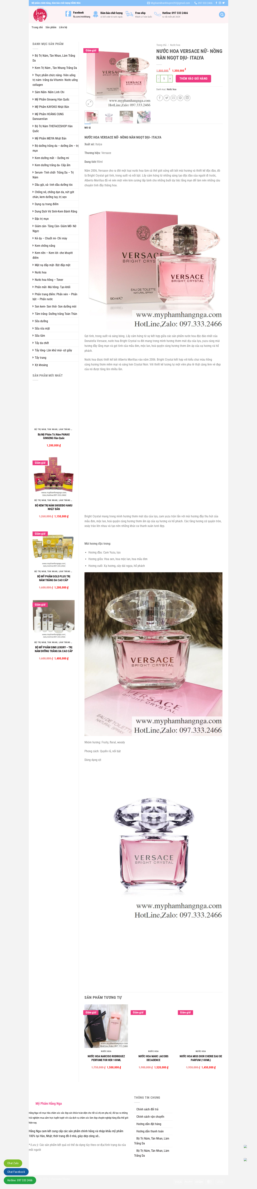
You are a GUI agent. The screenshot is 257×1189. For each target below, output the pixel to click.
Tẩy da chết (42, 343)
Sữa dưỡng (41, 321)
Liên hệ (63, 27)
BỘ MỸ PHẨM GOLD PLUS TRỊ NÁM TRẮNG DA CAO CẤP (53, 578)
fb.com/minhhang (81, 16)
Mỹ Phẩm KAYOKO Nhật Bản (52, 107)
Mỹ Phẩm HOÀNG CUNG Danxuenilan (48, 116)
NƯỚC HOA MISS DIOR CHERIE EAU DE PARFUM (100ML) (201, 1058)
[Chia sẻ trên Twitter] (166, 98)
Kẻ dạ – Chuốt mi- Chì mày (51, 238)
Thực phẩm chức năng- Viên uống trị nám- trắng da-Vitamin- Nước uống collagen (55, 80)
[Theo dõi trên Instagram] (220, 3)
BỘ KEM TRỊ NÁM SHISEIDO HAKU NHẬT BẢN (53, 507)
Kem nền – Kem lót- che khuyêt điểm (53, 255)
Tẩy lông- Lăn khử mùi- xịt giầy (53, 350)
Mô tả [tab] (87, 127)
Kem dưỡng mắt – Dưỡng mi (52, 158)
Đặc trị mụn (42, 219)
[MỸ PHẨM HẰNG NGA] (46, 14)
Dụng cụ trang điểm (47, 204)
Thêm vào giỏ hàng (193, 78)
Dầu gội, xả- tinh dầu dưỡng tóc (54, 184)
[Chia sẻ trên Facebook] (160, 98)
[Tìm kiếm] (222, 14)
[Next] (144, 74)
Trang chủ (37, 27)
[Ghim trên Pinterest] (180, 98)
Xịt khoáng (41, 365)
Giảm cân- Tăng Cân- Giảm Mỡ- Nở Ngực (54, 228)
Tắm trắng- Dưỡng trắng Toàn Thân (56, 314)
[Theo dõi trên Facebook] (216, 3)
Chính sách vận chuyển (150, 1116)
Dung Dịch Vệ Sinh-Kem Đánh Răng (56, 211)
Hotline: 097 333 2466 (20, 1180)
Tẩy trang (40, 357)
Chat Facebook (16, 1172)
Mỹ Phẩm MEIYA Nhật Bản (50, 138)
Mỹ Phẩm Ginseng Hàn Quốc (52, 99)
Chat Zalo (13, 1163)
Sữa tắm (40, 335)
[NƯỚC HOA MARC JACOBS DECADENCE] (153, 1026)
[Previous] (90, 74)
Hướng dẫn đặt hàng (148, 1124)
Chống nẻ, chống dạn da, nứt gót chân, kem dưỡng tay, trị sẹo (53, 194)
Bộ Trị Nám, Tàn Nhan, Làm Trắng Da (54, 58)
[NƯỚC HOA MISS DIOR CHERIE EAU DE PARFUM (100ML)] (201, 1026)
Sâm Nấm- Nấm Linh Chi (49, 92)
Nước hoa (40, 272)
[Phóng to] (89, 103)
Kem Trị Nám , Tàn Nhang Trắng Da (56, 68)
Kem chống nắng (45, 245)
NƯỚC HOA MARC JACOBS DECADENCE (153, 1058)
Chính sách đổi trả (147, 1109)
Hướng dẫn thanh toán (150, 1131)
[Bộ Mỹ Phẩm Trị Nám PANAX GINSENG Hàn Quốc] (54, 405)
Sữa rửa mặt (42, 328)
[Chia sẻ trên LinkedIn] (187, 98)
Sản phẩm (51, 27)
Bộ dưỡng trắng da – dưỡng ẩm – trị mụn (56, 148)
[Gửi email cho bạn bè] (173, 98)
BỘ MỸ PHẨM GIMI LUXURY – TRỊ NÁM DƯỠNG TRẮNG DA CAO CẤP (54, 649)
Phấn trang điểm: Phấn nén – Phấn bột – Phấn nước (55, 296)
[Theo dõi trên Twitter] (223, 3)
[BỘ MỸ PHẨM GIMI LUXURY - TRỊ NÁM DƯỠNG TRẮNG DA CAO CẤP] (54, 618)
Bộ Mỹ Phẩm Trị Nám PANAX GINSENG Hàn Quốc (54, 436)
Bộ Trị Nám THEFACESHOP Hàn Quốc (53, 128)
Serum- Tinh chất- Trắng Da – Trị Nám (53, 175)
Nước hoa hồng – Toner (49, 280)
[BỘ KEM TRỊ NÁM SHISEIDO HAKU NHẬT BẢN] (54, 476)
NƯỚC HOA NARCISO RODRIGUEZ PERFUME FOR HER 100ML (106, 1058)
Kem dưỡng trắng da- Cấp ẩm (52, 165)
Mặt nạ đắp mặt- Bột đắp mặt (52, 265)
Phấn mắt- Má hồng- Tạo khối (52, 287)
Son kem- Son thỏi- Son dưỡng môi (55, 306)
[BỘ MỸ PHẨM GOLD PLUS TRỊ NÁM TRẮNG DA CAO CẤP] (54, 547)
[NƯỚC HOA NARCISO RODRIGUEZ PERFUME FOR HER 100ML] (106, 1026)
